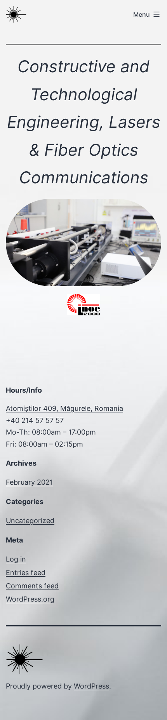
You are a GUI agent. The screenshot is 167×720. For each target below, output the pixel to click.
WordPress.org (30, 599)
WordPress (91, 686)
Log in (16, 559)
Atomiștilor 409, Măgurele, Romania (64, 408)
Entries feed (25, 573)
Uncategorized (30, 521)
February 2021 (29, 482)
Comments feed (32, 586)
